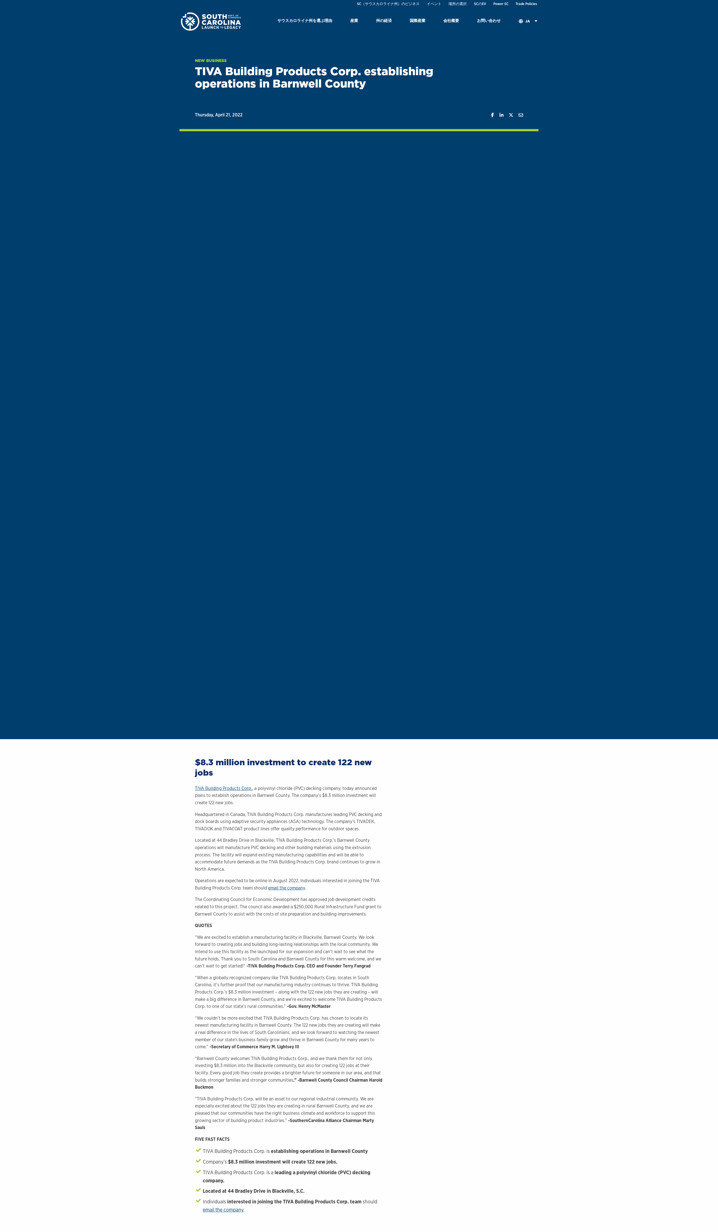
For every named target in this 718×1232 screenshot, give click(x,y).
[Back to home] (211, 21)
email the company (286, 888)
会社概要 (451, 20)
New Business (211, 60)
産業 (354, 20)
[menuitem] (304, 21)
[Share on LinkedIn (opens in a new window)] (498, 115)
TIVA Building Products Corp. (223, 788)
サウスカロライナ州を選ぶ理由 (304, 20)
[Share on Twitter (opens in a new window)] (508, 115)
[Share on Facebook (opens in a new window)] (490, 115)
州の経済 (384, 20)
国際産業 (417, 20)
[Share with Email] (518, 115)
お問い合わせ (489, 20)
